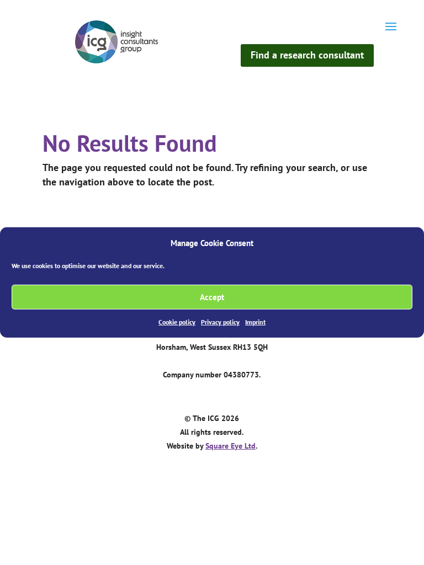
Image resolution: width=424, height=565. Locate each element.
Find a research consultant (307, 55)
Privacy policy (220, 322)
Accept (212, 297)
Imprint (255, 322)
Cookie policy (176, 322)
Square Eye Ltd (230, 446)
